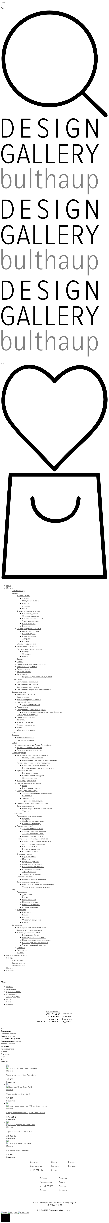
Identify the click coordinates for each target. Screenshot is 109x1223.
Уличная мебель (24, 672)
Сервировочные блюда (32, 869)
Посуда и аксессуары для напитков (32, 839)
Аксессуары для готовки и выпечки (32, 755)
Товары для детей (25, 722)
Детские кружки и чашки (32, 829)
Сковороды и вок (29, 778)
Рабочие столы (28, 624)
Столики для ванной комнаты (35, 943)
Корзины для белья (30, 935)
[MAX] (4, 1213)
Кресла (25, 603)
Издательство (36, 1166)
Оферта (54, 1162)
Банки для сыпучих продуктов (35, 765)
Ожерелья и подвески (31, 920)
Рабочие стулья (29, 636)
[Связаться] (5, 1218)
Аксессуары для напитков (33, 844)
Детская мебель (24, 669)
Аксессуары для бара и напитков (36, 841)
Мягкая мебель (23, 596)
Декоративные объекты (27, 695)
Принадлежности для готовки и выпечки (39, 760)
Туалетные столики (30, 621)
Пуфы (24, 608)
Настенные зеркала (25, 740)
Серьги (25, 922)
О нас (8, 586)
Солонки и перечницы (31, 824)
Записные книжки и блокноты (29, 750)
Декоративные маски (31, 705)
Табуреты (26, 639)
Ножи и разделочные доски (29, 783)
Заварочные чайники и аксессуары (37, 793)
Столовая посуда (24, 854)
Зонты (25, 897)
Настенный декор (24, 702)
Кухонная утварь (19, 753)
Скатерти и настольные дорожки (36, 887)
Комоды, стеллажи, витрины (29, 649)
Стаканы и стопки (29, 852)
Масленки (26, 859)
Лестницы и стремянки (27, 667)
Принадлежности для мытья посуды (33, 803)
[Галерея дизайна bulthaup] (50, 275)
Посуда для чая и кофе (27, 791)
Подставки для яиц (30, 862)
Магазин (10, 588)
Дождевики (27, 895)
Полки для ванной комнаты (34, 938)
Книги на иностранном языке (29, 748)
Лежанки (26, 606)
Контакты (10, 971)
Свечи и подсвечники (26, 717)
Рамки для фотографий (27, 715)
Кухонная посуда (24, 770)
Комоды (25, 651)
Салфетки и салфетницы (33, 821)
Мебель (15, 593)
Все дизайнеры (18, 963)
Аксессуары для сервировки (29, 816)
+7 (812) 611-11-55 (54, 1205)
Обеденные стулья (30, 631)
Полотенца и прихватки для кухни (37, 808)
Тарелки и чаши (29, 872)
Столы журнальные (30, 616)
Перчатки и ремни (30, 902)
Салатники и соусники (31, 864)
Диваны (25, 598)
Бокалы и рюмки (29, 846)
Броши (25, 915)
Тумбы (20, 659)
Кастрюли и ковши (30, 773)
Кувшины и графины (31, 849)
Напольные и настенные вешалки (31, 664)
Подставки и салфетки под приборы (38, 884)
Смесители (22, 950)
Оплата (54, 1170)
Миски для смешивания (32, 758)
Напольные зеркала (25, 738)
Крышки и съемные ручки (33, 776)
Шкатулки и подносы (26, 730)
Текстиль (21, 720)
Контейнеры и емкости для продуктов (33, 763)
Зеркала (15, 735)
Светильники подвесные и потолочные (34, 689)
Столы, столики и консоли (28, 611)
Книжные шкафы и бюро (27, 646)
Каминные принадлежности (29, 700)
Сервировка (17, 814)
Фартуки (26, 811)
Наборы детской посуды (32, 836)
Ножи (24, 786)
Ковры (14, 733)
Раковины (21, 948)
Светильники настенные (27, 684)
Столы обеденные (30, 613)
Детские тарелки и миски (33, 834)
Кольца (25, 917)
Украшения (21, 910)
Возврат (71, 1162)
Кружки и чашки (29, 857)
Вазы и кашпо (23, 697)
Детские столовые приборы (34, 831)
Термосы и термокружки (32, 801)
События (34, 1162)
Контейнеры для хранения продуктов (38, 768)
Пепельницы (22, 707)
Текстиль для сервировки (28, 882)
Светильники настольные (28, 687)
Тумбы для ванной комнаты (34, 945)
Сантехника (17, 925)
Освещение (17, 679)
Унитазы (20, 953)
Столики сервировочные (32, 619)
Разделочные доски (31, 788)
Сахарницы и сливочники (33, 867)
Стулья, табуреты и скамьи (29, 629)
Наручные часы (29, 900)
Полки (25, 657)
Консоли (26, 626)
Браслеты (26, 912)
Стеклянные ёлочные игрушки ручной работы (42, 712)
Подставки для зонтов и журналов (37, 677)
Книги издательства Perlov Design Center (35, 745)
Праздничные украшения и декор (31, 710)
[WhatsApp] (23, 1213)
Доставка (54, 1166)
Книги (14, 743)
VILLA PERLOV (36, 1170)
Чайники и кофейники (31, 874)
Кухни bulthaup (18, 591)
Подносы (26, 819)
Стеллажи (26, 654)
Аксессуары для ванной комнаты (31, 927)
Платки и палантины (31, 905)
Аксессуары (22, 674)
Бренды (9, 958)
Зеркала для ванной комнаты (29, 930)
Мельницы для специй (26, 781)
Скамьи (25, 641)
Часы (19, 727)
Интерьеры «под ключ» (16, 955)
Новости (10, 968)
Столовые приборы (25, 877)
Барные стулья (28, 634)
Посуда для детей (25, 826)
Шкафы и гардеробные (27, 644)
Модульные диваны (30, 601)
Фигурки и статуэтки (26, 725)
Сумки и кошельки (30, 907)
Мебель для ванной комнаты (29, 933)
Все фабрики (17, 960)
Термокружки (28, 798)
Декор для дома (19, 692)
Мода (14, 889)
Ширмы (20, 662)
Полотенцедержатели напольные (36, 940)
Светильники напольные (27, 682)
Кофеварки (27, 796)
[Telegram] (13, 1213)
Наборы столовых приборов (34, 879)
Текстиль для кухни (25, 806)
